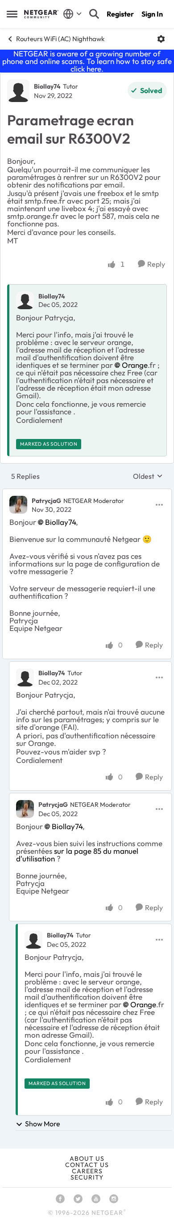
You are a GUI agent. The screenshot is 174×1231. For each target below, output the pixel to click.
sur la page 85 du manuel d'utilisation (77, 854)
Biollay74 (47, 86)
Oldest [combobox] (148, 476)
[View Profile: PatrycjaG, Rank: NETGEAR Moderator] (18, 505)
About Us (87, 1158)
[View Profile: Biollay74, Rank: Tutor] (18, 91)
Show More (42, 1123)
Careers (87, 1171)
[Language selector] (72, 14)
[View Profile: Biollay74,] (25, 300)
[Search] (94, 14)
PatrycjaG (46, 501)
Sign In (152, 13)
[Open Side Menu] (12, 14)
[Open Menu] (161, 39)
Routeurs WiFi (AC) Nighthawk (60, 38)
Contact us (87, 1165)
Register (120, 13)
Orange (135, 365)
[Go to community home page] (41, 14)
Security (87, 1177)
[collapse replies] (87, 493)
